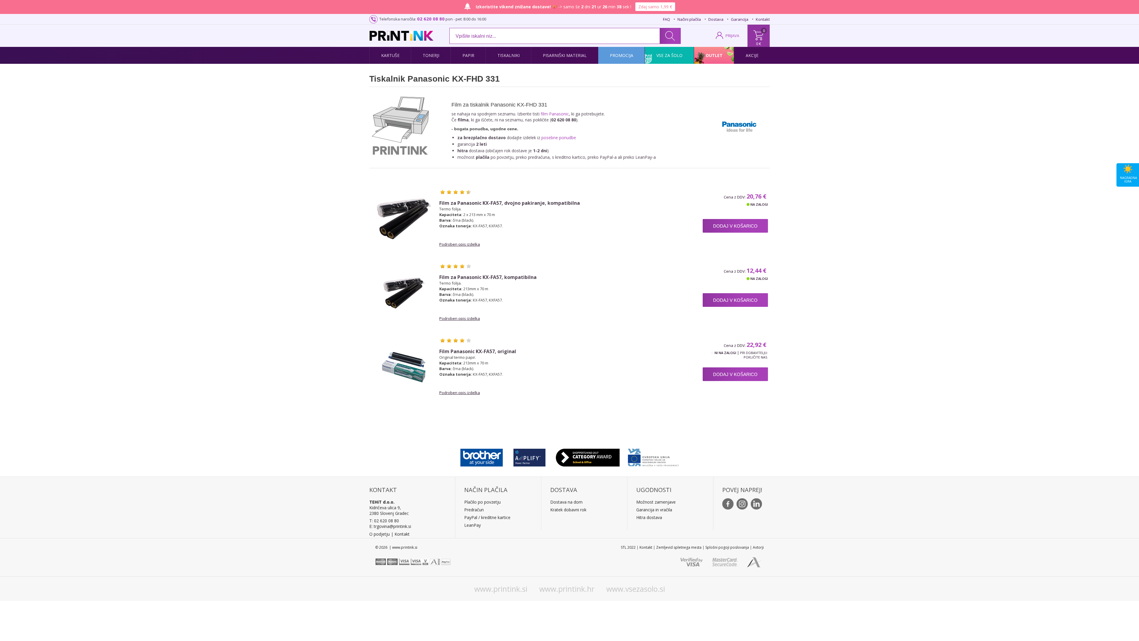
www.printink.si (500, 589)
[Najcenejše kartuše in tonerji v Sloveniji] (401, 36)
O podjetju (379, 534)
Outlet (714, 55)
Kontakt (763, 19)
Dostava (715, 19)
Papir (468, 55)
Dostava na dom (566, 502)
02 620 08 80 (431, 19)
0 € (758, 43)
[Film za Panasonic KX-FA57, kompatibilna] (403, 293)
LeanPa (471, 525)
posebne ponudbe (558, 137)
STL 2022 (628, 547)
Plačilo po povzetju (482, 502)
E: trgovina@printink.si (390, 526)
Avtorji (758, 547)
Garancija (739, 19)
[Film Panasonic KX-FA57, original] (403, 367)
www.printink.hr (566, 589)
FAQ (666, 19)
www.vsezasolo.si (635, 589)
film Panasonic (555, 114)
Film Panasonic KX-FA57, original (477, 351)
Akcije (752, 55)
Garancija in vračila (654, 510)
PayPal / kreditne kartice (487, 517)
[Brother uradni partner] (481, 456)
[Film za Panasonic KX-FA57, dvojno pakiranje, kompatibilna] (403, 218)
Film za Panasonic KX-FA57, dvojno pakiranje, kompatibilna (509, 203)
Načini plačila (689, 19)
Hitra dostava (649, 517)
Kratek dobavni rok (568, 510)
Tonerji (431, 55)
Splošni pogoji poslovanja (727, 547)
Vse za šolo (669, 55)
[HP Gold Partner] (529, 456)
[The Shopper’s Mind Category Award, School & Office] (588, 456)
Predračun (474, 510)
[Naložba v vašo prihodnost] (653, 456)
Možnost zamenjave (656, 502)
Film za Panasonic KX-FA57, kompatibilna (488, 277)
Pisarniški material (565, 55)
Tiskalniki (508, 55)
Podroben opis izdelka (459, 244)
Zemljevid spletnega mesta (678, 547)
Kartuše (390, 55)
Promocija (621, 55)
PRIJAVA (732, 35)
